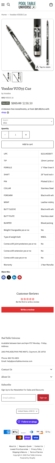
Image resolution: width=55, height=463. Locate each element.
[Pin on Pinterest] (19, 277)
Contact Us (39, 446)
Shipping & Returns (19, 452)
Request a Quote (25, 446)
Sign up (43, 397)
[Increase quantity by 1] (26, 134)
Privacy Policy (36, 449)
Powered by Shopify (27, 458)
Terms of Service (36, 452)
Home (4, 14)
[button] (6, 77)
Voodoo (7, 93)
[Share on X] (9, 277)
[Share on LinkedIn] (14, 277)
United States (26, 411)
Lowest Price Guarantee (19, 449)
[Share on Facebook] (3, 277)
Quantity (5, 129)
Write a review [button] (27, 309)
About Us (12, 446)
